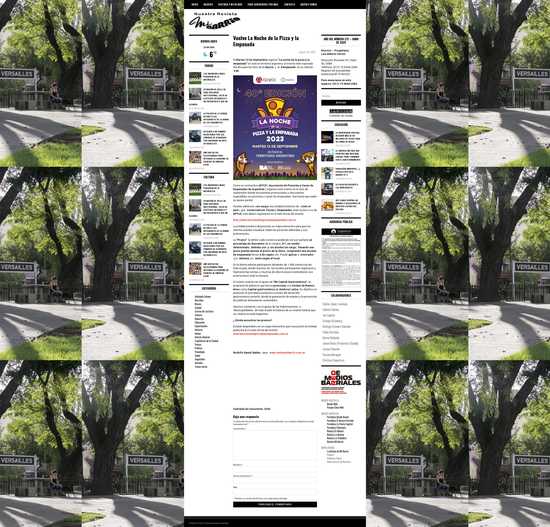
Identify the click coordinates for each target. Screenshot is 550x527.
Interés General (202, 337)
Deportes (199, 319)
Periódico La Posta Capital (340, 424)
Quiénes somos (308, 4)
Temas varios (201, 366)
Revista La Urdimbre (336, 438)
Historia (199, 330)
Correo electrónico (243, 476)
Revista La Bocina (335, 434)
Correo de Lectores (204, 311)
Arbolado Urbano (203, 296)
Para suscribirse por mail (263, 4)
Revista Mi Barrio (335, 441)
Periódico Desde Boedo (338, 417)
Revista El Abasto (335, 431)
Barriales (199, 300)
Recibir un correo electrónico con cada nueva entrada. (261, 498)
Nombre (237, 465)
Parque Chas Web (335, 407)
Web (235, 487)
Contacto (289, 4)
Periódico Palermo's (336, 427)
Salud (197, 355)
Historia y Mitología (230, 4)
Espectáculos (201, 326)
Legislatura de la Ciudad (206, 341)
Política (198, 348)
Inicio (194, 4)
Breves (198, 304)
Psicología (200, 352)
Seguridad (200, 359)
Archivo (208, 4)
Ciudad (198, 308)
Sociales (199, 363)
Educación (199, 322)
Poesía (198, 344)
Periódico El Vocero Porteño (340, 420)
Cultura (198, 315)
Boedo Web (332, 404)
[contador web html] (341, 111)
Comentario (239, 429)
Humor (198, 333)
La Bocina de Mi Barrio (337, 451)
